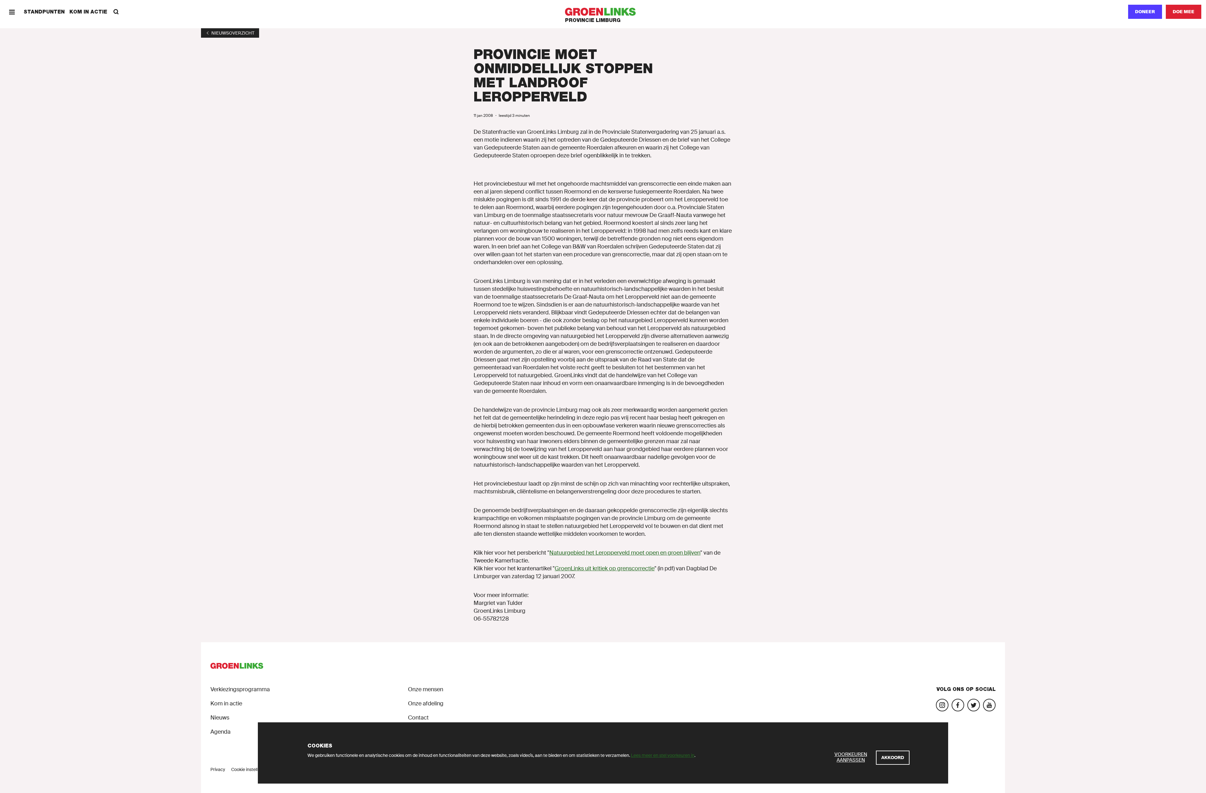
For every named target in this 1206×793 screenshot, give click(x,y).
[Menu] (12, 12)
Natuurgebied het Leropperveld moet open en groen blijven (624, 553)
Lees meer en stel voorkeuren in (662, 755)
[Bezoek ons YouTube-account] (989, 705)
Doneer (1145, 11)
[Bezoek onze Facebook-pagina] (958, 705)
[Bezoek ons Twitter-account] (973, 705)
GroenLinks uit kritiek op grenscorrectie (605, 568)
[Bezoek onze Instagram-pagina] (942, 705)
